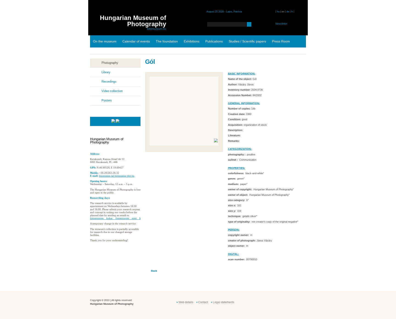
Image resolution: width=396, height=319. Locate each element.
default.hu (273, 302)
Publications (214, 41)
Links (97, 53)
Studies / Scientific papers (247, 41)
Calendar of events (136, 41)
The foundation (167, 41)
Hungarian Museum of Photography (133, 21)
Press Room (281, 41)
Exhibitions (191, 41)
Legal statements (223, 302)
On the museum (104, 41)
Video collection (112, 91)
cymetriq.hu (296, 302)
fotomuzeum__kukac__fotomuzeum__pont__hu (116, 218)
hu (278, 11)
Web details (186, 302)
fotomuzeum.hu (156, 29)
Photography (110, 62)
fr (292, 11)
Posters (107, 100)
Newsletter (281, 23)
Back (154, 270)
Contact (203, 302)
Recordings (109, 81)
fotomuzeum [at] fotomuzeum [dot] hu (116, 176)
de (287, 11)
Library (106, 72)
